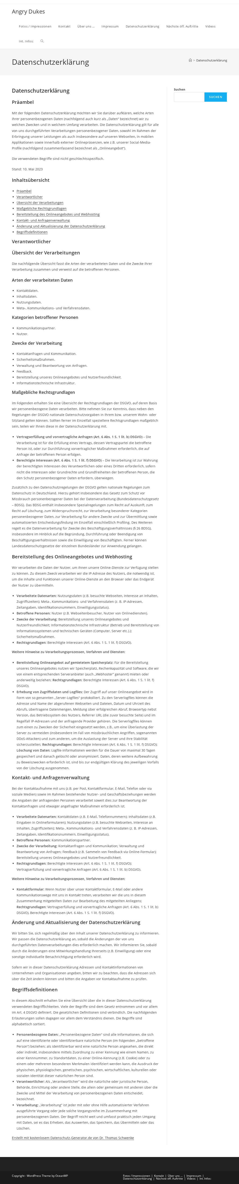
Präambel (24, 191)
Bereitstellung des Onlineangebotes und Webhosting (58, 214)
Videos (191, 1179)
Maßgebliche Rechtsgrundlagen (42, 208)
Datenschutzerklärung (211, 60)
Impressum (193, 1176)
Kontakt (159, 1176)
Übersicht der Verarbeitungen (40, 202)
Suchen (179, 89)
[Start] (190, 60)
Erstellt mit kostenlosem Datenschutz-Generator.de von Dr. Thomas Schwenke (73, 1138)
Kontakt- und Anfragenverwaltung (43, 220)
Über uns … (175, 1176)
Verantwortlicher (30, 197)
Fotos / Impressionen (136, 1176)
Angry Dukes (28, 11)
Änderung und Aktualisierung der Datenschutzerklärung (61, 226)
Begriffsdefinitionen (32, 232)
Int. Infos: (205, 1179)
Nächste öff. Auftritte (169, 1179)
